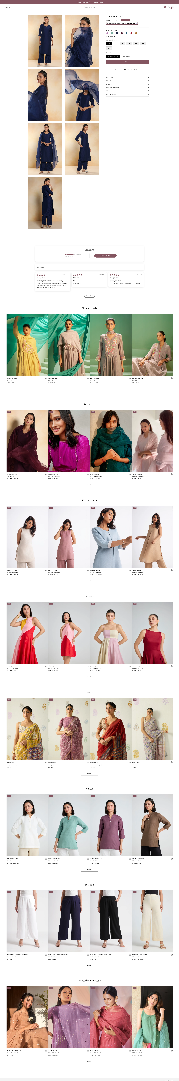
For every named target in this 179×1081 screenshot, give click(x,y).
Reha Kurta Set (94, 1050)
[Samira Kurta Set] (27, 441)
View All (89, 389)
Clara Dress (51, 666)
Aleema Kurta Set (137, 474)
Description (109, 77)
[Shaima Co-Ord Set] (27, 537)
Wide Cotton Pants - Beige (139, 954)
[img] (41, 275)
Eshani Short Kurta (12, 858)
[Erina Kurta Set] (111, 441)
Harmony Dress (136, 666)
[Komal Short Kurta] (69, 825)
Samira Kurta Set (12, 474)
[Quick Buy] (46, 378)
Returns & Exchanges (112, 87)
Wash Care (109, 81)
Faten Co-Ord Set (95, 570)
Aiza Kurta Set (52, 1050)
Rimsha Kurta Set (12, 378)
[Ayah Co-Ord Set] (69, 537)
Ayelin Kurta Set (137, 1050)
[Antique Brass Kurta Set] (27, 1017)
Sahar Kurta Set (53, 378)
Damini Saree (94, 762)
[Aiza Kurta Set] (69, 1017)
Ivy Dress (9, 666)
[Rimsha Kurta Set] (27, 345)
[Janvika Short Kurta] (111, 825)
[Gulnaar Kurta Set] (152, 345)
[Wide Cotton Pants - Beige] (152, 921)
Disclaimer (109, 91)
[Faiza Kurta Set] (69, 441)
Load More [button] (89, 296)
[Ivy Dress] (27, 633)
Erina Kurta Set (94, 474)
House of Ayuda (89, 7)
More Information (111, 94)
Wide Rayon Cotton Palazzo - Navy (58, 954)
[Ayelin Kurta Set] (152, 1017)
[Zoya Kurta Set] (111, 345)
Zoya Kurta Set (94, 378)
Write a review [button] (105, 255)
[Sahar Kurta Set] (69, 345)
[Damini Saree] (111, 729)
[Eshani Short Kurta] (27, 825)
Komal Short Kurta (54, 858)
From (11, 476)
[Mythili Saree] (27, 729)
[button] (9, 7)
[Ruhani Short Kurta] (152, 825)
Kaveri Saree (52, 762)
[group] (89, 2)
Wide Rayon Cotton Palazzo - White (17, 954)
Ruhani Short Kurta (138, 858)
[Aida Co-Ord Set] (152, 537)
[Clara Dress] (69, 633)
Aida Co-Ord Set (136, 570)
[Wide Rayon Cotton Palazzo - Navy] (69, 921)
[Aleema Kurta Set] (152, 441)
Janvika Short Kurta (96, 858)
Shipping (109, 84)
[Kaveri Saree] (69, 729)
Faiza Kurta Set (53, 474)
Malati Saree (135, 762)
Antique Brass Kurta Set (14, 1050)
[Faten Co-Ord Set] (111, 537)
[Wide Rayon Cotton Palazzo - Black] (111, 921)
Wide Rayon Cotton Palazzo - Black (100, 954)
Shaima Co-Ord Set (12, 570)
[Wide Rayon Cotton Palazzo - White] (27, 921)
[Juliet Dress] (111, 633)
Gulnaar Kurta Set (137, 378)
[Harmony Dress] (152, 633)
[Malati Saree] (152, 729)
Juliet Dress (93, 666)
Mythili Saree (10, 762)
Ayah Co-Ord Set (53, 570)
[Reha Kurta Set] (111, 1017)
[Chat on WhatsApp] (165, 7)
